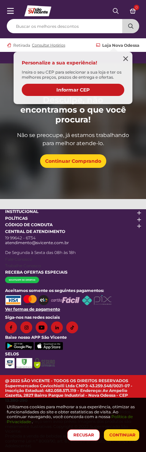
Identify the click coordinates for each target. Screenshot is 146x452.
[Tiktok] (73, 327)
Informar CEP (73, 90)
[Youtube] (43, 327)
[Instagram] (28, 327)
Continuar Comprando (73, 161)
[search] (73, 24)
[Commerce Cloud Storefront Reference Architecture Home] (37, 10)
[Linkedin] (58, 327)
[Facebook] (12, 327)
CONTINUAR (122, 434)
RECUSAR (83, 434)
